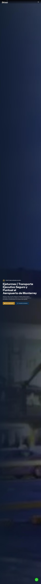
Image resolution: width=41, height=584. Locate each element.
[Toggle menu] (38, 2)
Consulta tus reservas (22, 303)
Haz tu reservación (9, 303)
